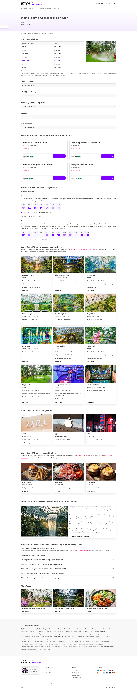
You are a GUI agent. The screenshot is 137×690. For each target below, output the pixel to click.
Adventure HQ (63, 644)
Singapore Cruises (26, 641)
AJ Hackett (49, 634)
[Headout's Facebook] (112, 687)
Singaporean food (82, 455)
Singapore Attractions (45, 8)
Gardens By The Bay (36, 629)
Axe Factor (77, 634)
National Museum (70, 639)
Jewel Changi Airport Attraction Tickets (37, 33)
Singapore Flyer (62, 629)
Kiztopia (40, 644)
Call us (49, 670)
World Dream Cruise (50, 641)
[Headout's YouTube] (109, 687)
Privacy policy (75, 672)
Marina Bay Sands (73, 629)
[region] (68, 430)
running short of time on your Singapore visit (84, 249)
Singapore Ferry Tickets (44, 649)
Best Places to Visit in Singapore (94, 644)
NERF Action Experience (88, 634)
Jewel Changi (24, 631)
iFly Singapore (101, 634)
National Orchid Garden (102, 636)
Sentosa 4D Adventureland (51, 644)
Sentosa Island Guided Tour (37, 631)
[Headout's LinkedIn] (103, 687)
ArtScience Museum (58, 639)
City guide (56, 8)
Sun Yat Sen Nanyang (93, 639)
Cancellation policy (77, 677)
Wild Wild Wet (24, 644)
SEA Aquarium (24, 639)
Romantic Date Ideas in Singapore (78, 646)
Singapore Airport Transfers (28, 649)
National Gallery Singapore (44, 639)
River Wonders (90, 636)
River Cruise (86, 641)
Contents (3, 27)
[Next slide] (116, 423)
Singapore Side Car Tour (49, 629)
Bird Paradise (80, 636)
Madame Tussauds (85, 629)
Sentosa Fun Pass (51, 631)
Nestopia (60, 631)
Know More (25, 290)
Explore (25, 8)
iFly (55, 634)
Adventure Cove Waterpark (86, 631)
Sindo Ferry (78, 641)
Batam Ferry (70, 641)
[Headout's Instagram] (106, 687)
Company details (76, 670)
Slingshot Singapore (46, 636)
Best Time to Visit (93, 646)
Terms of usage (76, 675)
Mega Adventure (62, 634)
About (31, 8)
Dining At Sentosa (25, 636)
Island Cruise (61, 641)
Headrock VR (106, 629)
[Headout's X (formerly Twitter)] (115, 687)
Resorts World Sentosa (71, 631)
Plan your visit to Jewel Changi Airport (79, 536)
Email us (50, 672)
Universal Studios (104, 641)
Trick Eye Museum (96, 629)
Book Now (25, 611)
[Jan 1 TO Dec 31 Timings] (114, 85)
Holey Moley (35, 636)
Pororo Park (72, 644)
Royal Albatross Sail (38, 641)
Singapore (23, 33)
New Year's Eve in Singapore (42, 646)
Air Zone (70, 634)
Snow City (33, 644)
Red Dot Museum (81, 639)
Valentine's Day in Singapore (59, 646)
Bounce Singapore (39, 634)
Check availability (59, 156)
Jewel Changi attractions (81, 550)
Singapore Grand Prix (26, 634)
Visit (36, 8)
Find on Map (25, 443)
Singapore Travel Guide (27, 646)
